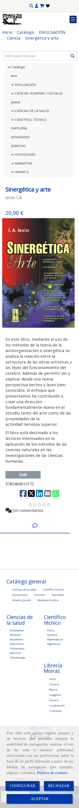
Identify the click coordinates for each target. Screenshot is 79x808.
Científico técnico (53, 589)
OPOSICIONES (25, 154)
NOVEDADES (20, 137)
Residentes (16, 639)
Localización (57, 705)
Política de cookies (52, 772)
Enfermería (16, 643)
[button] (36, 5)
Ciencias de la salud (24, 589)
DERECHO (18, 146)
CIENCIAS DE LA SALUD (31, 111)
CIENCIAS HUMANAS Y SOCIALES (38, 93)
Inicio (52, 679)
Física (50, 630)
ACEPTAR (39, 799)
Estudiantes (17, 630)
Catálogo (18, 67)
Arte (14, 76)
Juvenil (15, 102)
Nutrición (15, 653)
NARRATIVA (23, 163)
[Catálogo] (9, 67)
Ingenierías (54, 643)
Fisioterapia (17, 648)
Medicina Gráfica (48, 600)
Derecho (39, 594)
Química (52, 634)
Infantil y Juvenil (21, 600)
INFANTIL (21, 172)
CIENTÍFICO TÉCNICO (30, 119)
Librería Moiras (54, 687)
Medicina (15, 634)
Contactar (55, 710)
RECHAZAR (58, 785)
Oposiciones (20, 594)
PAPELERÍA (19, 128)
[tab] (35, 525)
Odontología (17, 657)
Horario (54, 700)
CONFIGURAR (22, 785)
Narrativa (58, 594)
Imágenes (55, 694)
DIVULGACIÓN (25, 85)
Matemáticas (55, 639)
